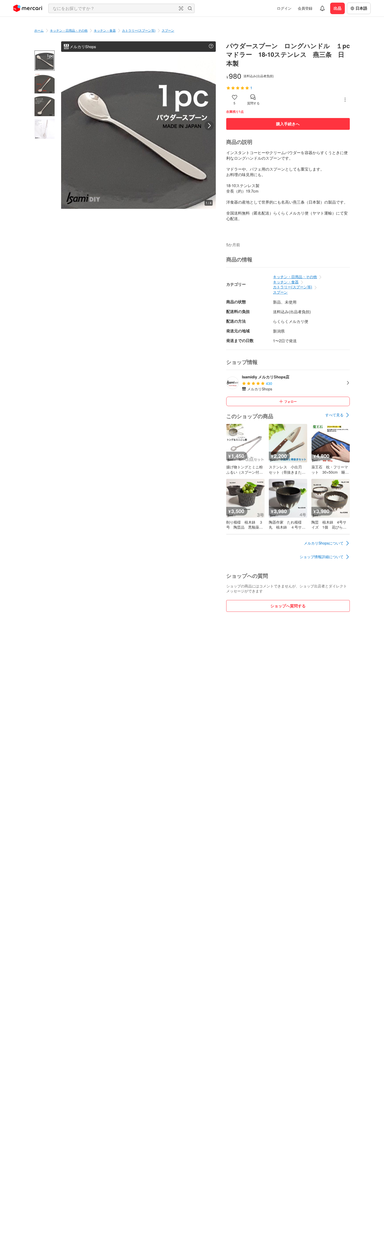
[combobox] (121, 8)
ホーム (39, 30)
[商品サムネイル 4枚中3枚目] (44, 106)
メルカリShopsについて (324, 543)
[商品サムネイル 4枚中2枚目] (44, 83)
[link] (337, 415)
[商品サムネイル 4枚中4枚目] (44, 129)
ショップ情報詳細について (322, 556)
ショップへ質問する (288, 606)
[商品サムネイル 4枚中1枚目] (44, 61)
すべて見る (334, 414)
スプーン (168, 30)
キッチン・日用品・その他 (69, 30)
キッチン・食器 (105, 30)
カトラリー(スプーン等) (138, 30)
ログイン (284, 8)
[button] (181, 8)
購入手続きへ (288, 124)
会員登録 (305, 8)
